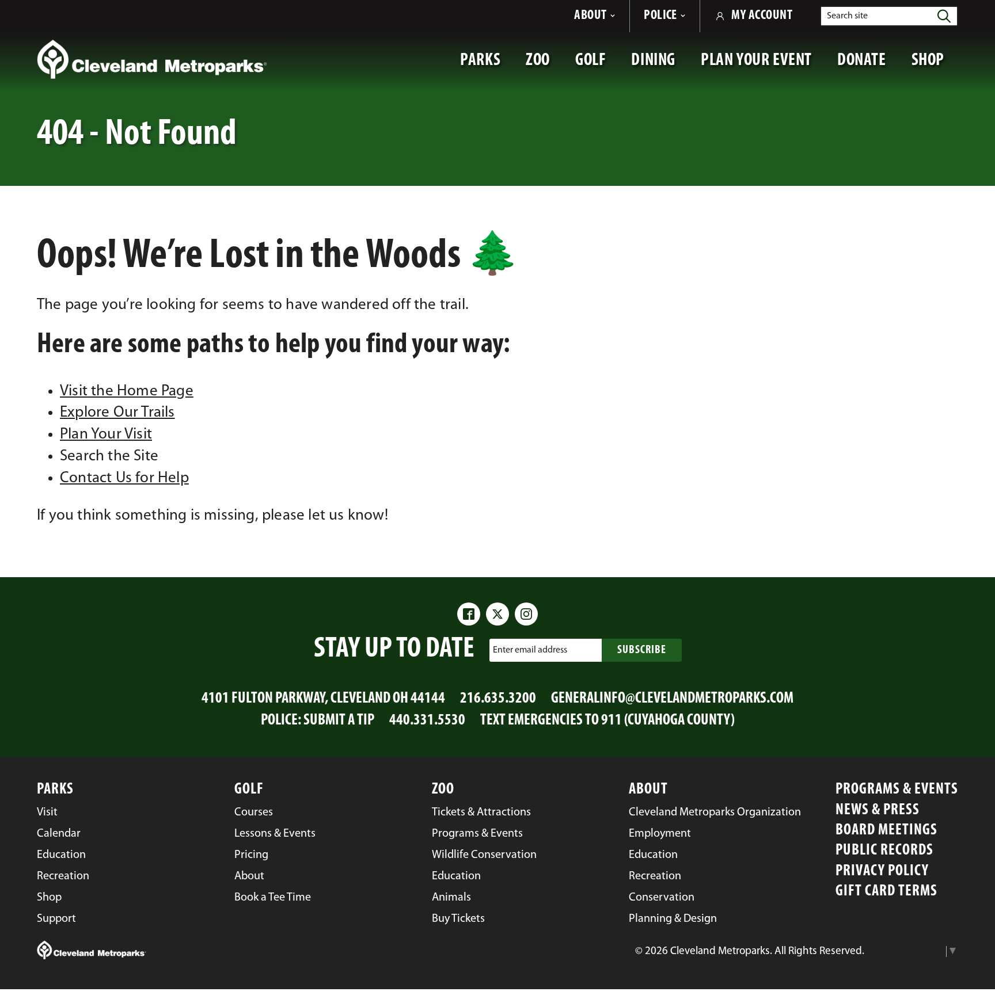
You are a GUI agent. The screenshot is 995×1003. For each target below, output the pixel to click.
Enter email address (530, 649)
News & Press (878, 810)
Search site (847, 16)
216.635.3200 (498, 699)
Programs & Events (897, 790)
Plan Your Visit (106, 435)
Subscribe (641, 650)
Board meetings (886, 830)
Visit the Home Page (126, 391)
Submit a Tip (338, 721)
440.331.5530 (427, 721)
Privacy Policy (882, 871)
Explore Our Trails (117, 413)
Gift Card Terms (886, 891)
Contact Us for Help (124, 478)
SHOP (935, 66)
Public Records (884, 851)
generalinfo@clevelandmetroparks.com (672, 699)
